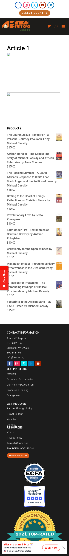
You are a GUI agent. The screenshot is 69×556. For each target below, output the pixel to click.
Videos (10, 432)
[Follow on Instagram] (26, 5)
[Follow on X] (34, 5)
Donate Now (18, 455)
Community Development (20, 384)
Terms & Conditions (17, 443)
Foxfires (11, 373)
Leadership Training (17, 390)
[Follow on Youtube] (42, 5)
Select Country (35, 12)
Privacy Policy (14, 437)
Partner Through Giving (20, 408)
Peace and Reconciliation (20, 379)
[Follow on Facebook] (18, 5)
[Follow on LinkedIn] (50, 5)
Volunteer (12, 419)
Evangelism (13, 395)
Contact (11, 424)
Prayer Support (15, 413)
